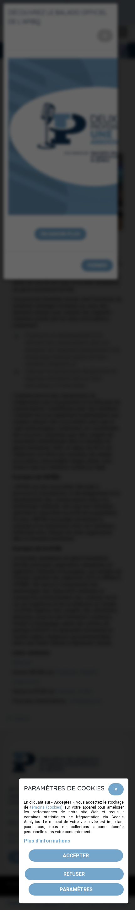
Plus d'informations (47, 841)
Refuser (74, 874)
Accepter (76, 856)
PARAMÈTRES (76, 889)
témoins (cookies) (46, 807)
